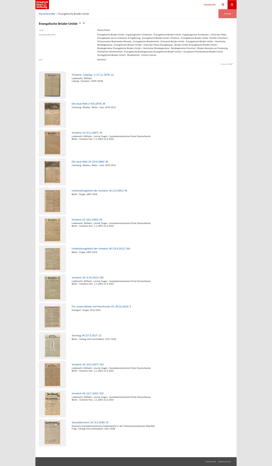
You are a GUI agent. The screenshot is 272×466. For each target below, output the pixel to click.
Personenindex (47, 13)
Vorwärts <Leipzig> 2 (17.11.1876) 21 (93, 74)
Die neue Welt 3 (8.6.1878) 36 (88, 103)
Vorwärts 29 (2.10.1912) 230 (88, 277)
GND (230, 64)
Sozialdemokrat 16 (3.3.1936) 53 (90, 422)
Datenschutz (224, 462)
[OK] (223, 4)
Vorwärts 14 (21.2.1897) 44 (87, 132)
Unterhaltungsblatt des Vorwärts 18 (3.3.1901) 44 (99, 190)
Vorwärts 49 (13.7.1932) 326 (88, 393)
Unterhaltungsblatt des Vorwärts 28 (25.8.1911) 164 (101, 248)
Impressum (211, 462)
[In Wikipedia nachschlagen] (83, 24)
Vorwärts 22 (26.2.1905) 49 (87, 219)
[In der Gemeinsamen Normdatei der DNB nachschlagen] (79, 24)
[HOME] (42, 4)
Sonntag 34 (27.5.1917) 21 (87, 335)
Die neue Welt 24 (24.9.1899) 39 (90, 161)
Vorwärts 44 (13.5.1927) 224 (88, 364)
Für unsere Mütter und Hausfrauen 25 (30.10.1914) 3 (101, 306)
